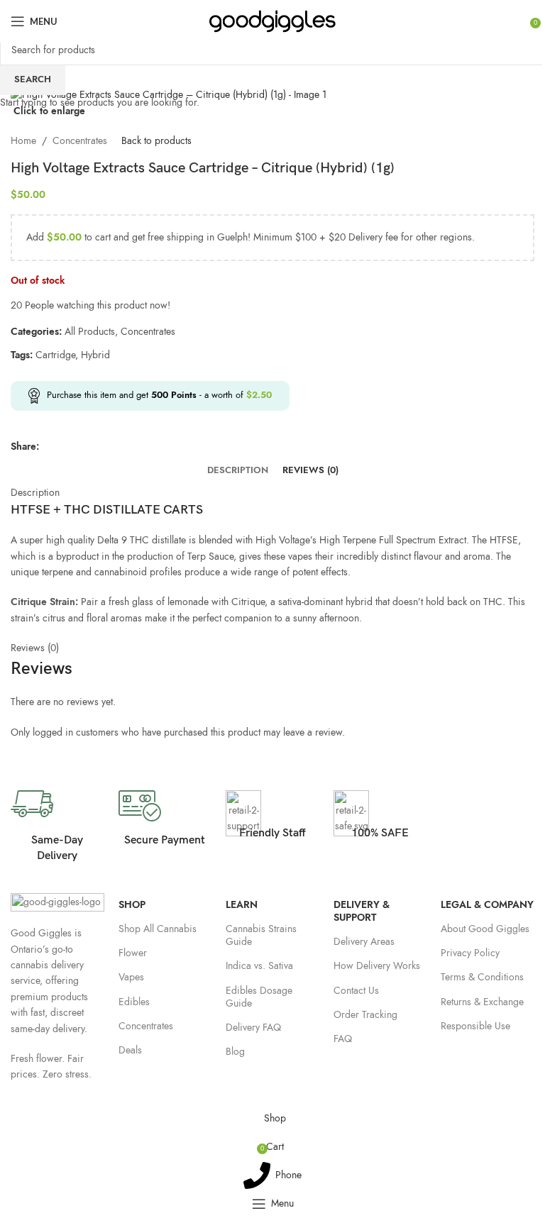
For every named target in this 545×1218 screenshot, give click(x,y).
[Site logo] (272, 20)
